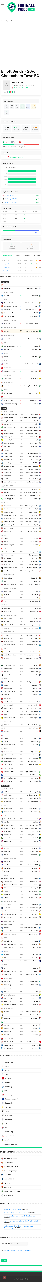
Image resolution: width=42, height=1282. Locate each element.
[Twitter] (18, 1279)
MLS (5, 1127)
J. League (7, 1111)
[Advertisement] (21, 46)
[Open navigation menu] (3, 5)
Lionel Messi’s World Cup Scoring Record (16, 1213)
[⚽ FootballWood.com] (21, 7)
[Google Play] (28, 1279)
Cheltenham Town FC (21, 88)
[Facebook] (16, 1279)
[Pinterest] (20, 1279)
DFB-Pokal (7, 1107)
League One (6, 264)
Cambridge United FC (11, 199)
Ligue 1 (6, 1074)
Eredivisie (7, 1082)
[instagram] (26, 1279)
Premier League (9, 1062)
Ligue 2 (6, 1123)
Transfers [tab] (26, 255)
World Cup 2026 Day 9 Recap (12, 1209)
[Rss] (14, 1279)
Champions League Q (11, 1099)
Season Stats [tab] (7, 255)
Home (2, 21)
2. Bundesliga (8, 1095)
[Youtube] (22, 1279)
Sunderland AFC (9, 195)
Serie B (6, 1091)
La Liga (6, 1066)
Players (8, 21)
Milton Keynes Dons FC (11, 202)
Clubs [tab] (18, 255)
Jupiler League (8, 1115)
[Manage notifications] (4, 1277)
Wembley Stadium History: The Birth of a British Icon (19, 1216)
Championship (7, 271)
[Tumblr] (24, 1279)
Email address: (5, 1243)
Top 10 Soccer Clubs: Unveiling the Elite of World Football (21, 1221)
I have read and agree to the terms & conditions (17, 1250)
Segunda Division (9, 1136)
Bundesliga (7, 1078)
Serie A (6, 1070)
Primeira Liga (8, 1086)
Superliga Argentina (10, 1144)
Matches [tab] (37, 255)
